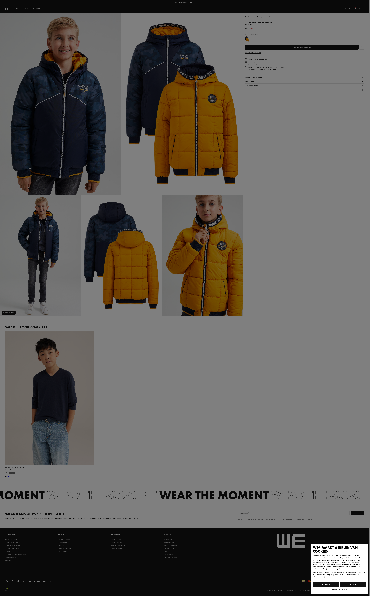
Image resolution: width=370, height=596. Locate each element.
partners (320, 567)
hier (327, 577)
